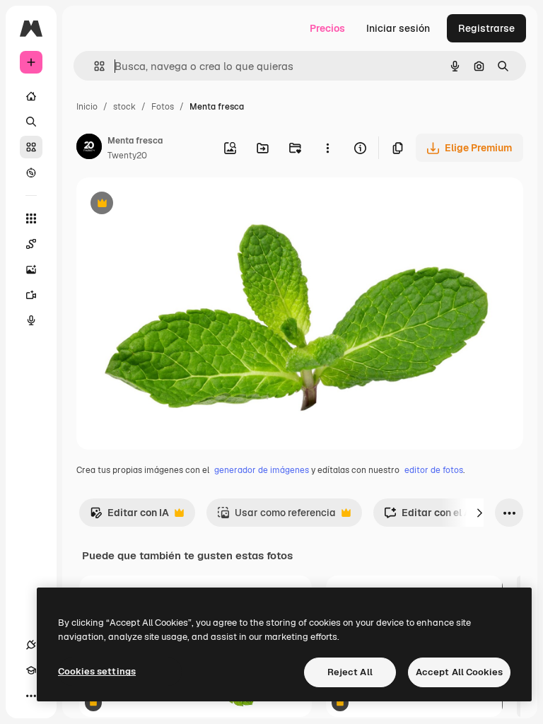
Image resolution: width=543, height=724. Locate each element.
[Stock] (31, 147)
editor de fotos (433, 470)
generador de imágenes (261, 470)
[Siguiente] (479, 512)
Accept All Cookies (459, 672)
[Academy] (31, 670)
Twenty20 (127, 155)
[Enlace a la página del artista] (89, 148)
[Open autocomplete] (93, 66)
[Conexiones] (31, 645)
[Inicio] (31, 96)
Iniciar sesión (398, 28)
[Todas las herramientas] (31, 218)
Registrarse (486, 28)
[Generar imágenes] (31, 269)
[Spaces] (31, 244)
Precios (327, 28)
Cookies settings (97, 671)
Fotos (162, 106)
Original (167, 204)
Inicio (87, 106)
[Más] (31, 695)
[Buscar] (31, 121)
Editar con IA (129, 516)
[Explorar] (31, 172)
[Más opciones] (327, 148)
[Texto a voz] (31, 320)
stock (124, 106)
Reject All (350, 672)
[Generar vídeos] (31, 295)
